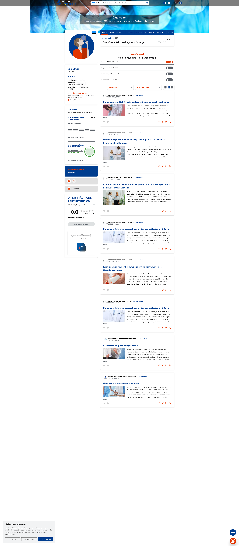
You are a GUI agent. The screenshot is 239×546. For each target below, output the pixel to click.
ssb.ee (105, 117)
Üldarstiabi (109, 62)
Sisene (174, 3)
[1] (165, 87)
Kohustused (149, 32)
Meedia (104, 32)
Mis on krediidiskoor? (76, 160)
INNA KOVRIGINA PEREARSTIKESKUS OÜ (127, 339)
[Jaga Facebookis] (159, 121)
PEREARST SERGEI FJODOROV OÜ (125, 95)
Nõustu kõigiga (45, 539)
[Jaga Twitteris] (162, 121)
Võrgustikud (161, 32)
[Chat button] (164, 2)
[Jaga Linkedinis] (166, 121)
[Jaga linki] (170, 121)
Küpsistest (12, 539)
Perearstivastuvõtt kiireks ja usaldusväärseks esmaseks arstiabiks (136, 102)
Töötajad (130, 32)
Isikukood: (72, 82)
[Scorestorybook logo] (67, 3)
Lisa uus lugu (226, 533)
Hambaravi (109, 80)
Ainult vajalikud (29, 539)
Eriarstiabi (109, 74)
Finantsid (139, 32)
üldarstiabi (71, 172)
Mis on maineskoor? (76, 137)
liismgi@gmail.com (77, 100)
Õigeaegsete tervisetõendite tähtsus (121, 383)
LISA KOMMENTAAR (81, 224)
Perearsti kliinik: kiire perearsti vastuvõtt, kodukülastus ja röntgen (136, 229)
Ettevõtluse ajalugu (117, 32)
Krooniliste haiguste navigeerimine (120, 346)
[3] (169, 87)
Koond (170, 32)
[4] (172, 87)
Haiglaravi (109, 68)
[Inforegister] (74, 181)
